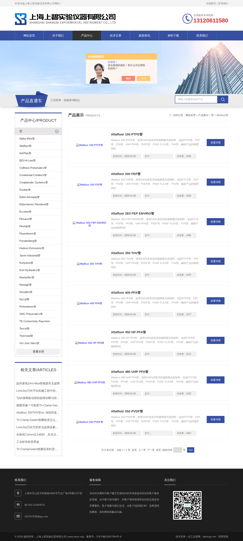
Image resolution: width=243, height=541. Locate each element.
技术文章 (115, 35)
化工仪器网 (194, 536)
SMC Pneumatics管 (31, 313)
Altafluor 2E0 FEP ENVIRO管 (132, 213)
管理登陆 (223, 536)
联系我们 (223, 3)
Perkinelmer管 (27, 306)
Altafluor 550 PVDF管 (127, 411)
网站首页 (29, 35)
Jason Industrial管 (29, 255)
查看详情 (216, 142)
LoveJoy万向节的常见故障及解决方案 (38, 427)
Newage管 (25, 284)
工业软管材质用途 (27, 441)
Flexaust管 (25, 218)
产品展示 (203, 115)
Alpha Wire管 (27, 138)
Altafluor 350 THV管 (126, 253)
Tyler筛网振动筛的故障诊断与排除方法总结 (38, 398)
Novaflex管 (25, 291)
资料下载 (173, 35)
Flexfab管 (25, 226)
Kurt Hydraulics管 (29, 270)
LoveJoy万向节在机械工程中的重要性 (38, 390)
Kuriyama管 (26, 262)
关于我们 (58, 35)
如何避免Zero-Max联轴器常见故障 (38, 383)
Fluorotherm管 (27, 233)
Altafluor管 (25, 145)
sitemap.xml (209, 536)
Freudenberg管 (28, 240)
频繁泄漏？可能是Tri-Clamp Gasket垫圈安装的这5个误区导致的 (38, 405)
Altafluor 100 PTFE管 (127, 134)
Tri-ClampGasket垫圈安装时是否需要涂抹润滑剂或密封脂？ (38, 449)
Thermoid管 (26, 335)
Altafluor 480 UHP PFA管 (129, 371)
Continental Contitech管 (33, 175)
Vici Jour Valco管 (29, 343)
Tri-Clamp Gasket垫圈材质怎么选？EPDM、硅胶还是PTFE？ (38, 419)
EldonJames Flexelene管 (34, 204)
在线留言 (211, 3)
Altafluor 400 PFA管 (126, 292)
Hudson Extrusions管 (31, 248)
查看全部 (38, 351)
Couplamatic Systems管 (33, 182)
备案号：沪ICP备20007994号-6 (104, 536)
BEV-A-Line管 (27, 160)
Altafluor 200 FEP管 (126, 174)
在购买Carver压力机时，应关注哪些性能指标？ (38, 434)
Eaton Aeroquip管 (29, 197)
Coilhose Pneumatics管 (33, 167)
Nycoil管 (24, 299)
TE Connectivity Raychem (34, 321)
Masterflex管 (26, 277)
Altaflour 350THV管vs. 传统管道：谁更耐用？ (38, 412)
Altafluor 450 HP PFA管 (128, 332)
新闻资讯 (144, 35)
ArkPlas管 (25, 153)
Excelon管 (25, 211)
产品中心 (87, 35)
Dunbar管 (25, 189)
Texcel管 (24, 328)
